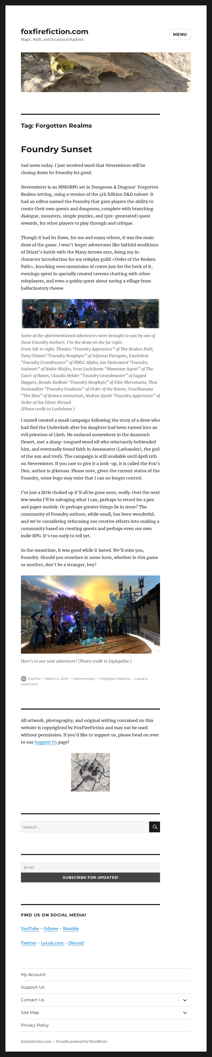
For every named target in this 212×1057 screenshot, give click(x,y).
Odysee (51, 928)
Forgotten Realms (115, 679)
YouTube (30, 928)
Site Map (30, 1012)
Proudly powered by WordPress (81, 1041)
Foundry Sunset (56, 149)
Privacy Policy (35, 1025)
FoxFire (34, 679)
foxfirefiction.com (54, 31)
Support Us (45, 742)
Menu (180, 34)
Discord (76, 943)
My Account (33, 974)
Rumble (71, 928)
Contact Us (32, 999)
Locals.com (53, 943)
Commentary (84, 679)
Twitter (28, 943)
